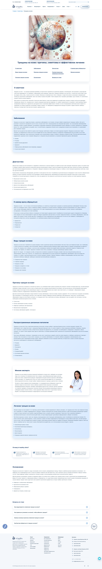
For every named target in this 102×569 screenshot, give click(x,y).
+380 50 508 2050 (50, 1)
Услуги (58, 6)
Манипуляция (32, 548)
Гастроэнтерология (48, 540)
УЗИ (31, 545)
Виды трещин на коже (21, 72)
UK (76, 6)
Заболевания (37, 68)
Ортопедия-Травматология (49, 551)
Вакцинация (37, 6)
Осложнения (37, 77)
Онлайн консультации (34, 543)
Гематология (46, 541)
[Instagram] (88, 566)
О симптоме (18, 68)
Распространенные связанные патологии (58, 73)
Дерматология (47, 545)
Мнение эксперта (75, 72)
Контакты (60, 545)
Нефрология (46, 549)
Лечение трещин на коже (22, 77)
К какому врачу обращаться (78, 68)
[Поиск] (88, 2)
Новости (59, 546)
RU (78, 6)
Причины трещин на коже (41, 72)
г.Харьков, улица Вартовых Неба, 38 (31, 2)
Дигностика (55, 68)
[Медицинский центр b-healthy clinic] (17, 6)
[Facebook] (84, 566)
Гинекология (46, 543)
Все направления (47, 538)
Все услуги (32, 538)
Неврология (46, 548)
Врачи (44, 6)
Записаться (85, 6)
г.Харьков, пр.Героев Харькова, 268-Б (53, 2)
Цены (63, 6)
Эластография (33, 546)
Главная (14, 11)
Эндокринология (47, 552)
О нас (68, 6)
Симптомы (20, 11)
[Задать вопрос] (99, 558)
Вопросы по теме (56, 77)
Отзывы (59, 541)
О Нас (59, 543)
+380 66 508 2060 (28, 1)
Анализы (29, 6)
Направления (50, 6)
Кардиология (46, 546)
